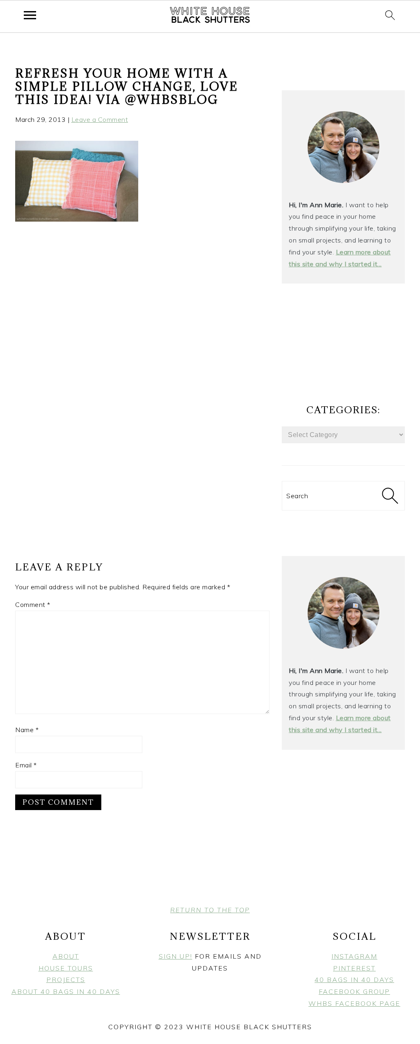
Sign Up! (175, 956)
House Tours (66, 968)
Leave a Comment (99, 119)
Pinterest (354, 968)
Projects (65, 979)
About (65, 956)
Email (26, 765)
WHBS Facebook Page (354, 1003)
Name (27, 730)
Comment (32, 604)
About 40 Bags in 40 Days (65, 991)
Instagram (354, 956)
